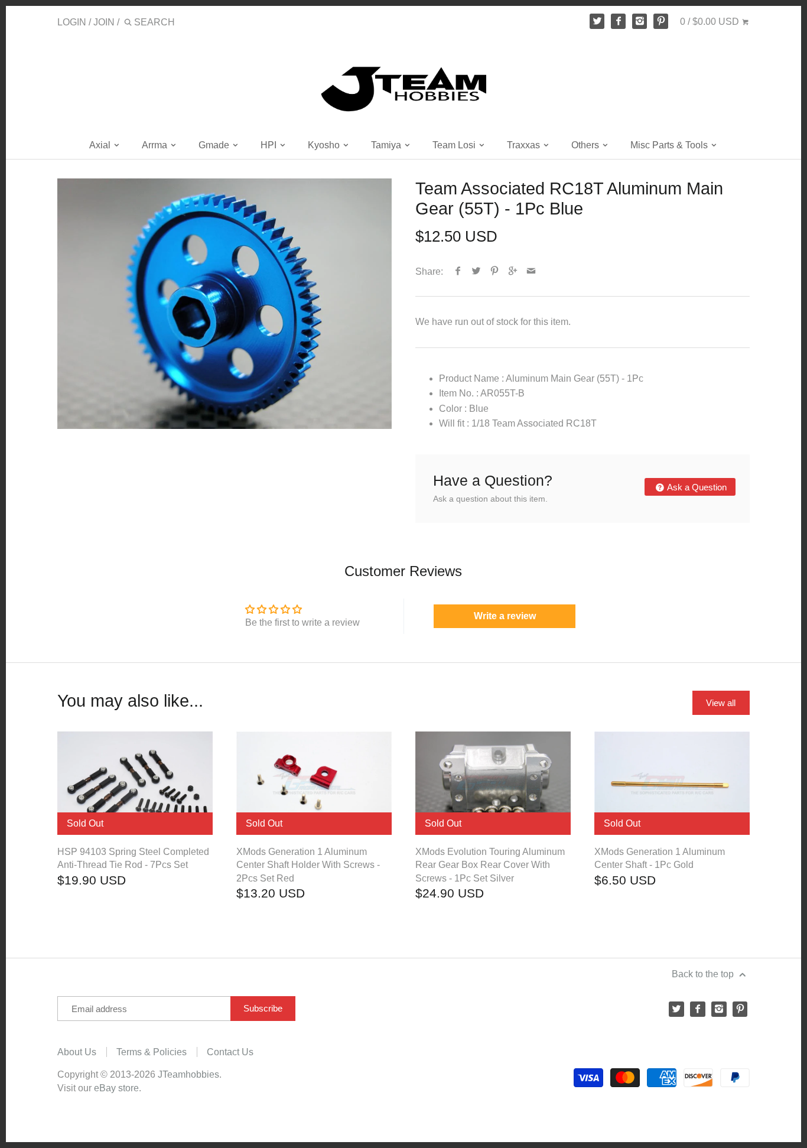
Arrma (156, 145)
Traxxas (524, 145)
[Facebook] (618, 21)
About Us (76, 1052)
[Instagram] (639, 21)
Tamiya (387, 145)
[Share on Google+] (513, 271)
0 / (709, 22)
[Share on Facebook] (458, 271)
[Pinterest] (661, 21)
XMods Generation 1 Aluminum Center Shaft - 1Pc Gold (659, 858)
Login (71, 22)
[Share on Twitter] (476, 271)
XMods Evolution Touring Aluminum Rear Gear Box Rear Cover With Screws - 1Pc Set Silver (490, 865)
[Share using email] (531, 271)
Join (104, 22)
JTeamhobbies (188, 1074)
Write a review (505, 616)
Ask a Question (696, 487)
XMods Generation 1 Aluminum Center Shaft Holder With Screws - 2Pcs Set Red (308, 865)
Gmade (215, 145)
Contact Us (230, 1052)
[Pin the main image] (495, 271)
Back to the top (704, 974)
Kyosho (325, 145)
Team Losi (455, 145)
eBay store (116, 1088)
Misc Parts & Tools (670, 145)
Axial (101, 145)
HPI (270, 145)
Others (586, 145)
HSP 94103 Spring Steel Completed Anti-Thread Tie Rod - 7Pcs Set (133, 858)
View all (721, 703)
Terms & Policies (151, 1052)
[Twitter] (597, 21)
